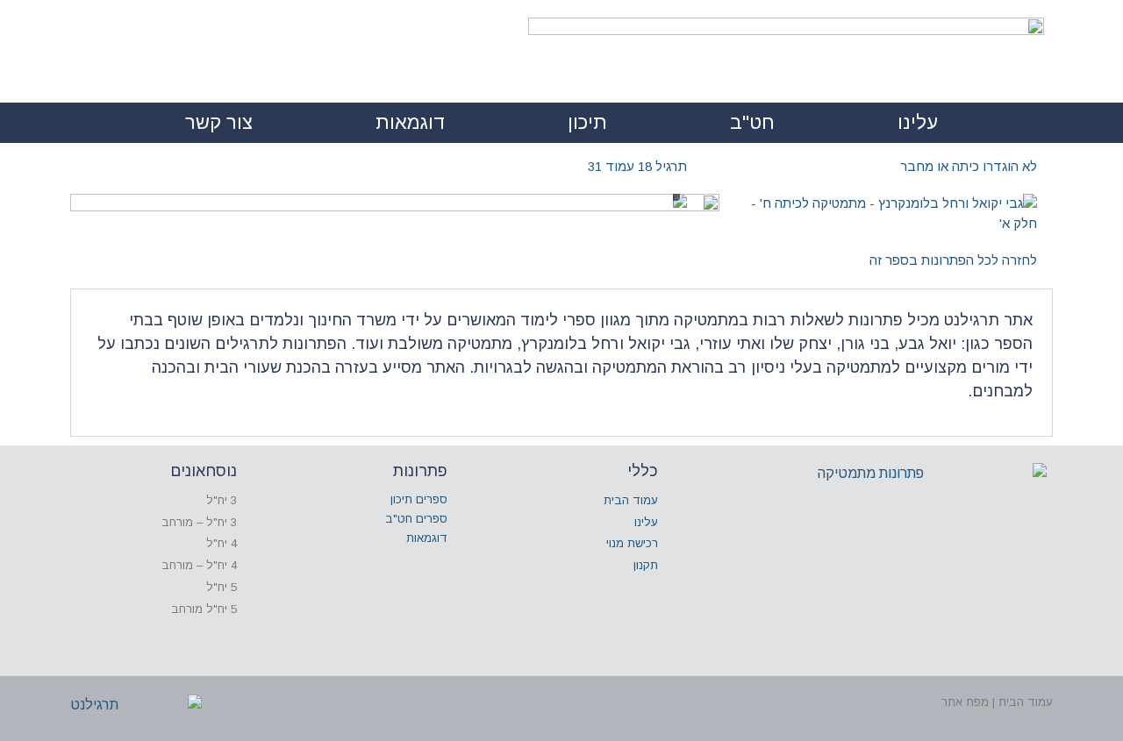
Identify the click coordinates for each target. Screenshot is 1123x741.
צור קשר (219, 122)
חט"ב (752, 122)
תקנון (645, 565)
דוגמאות (410, 122)
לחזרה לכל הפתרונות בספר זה (953, 260)
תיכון (587, 122)
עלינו (918, 122)
